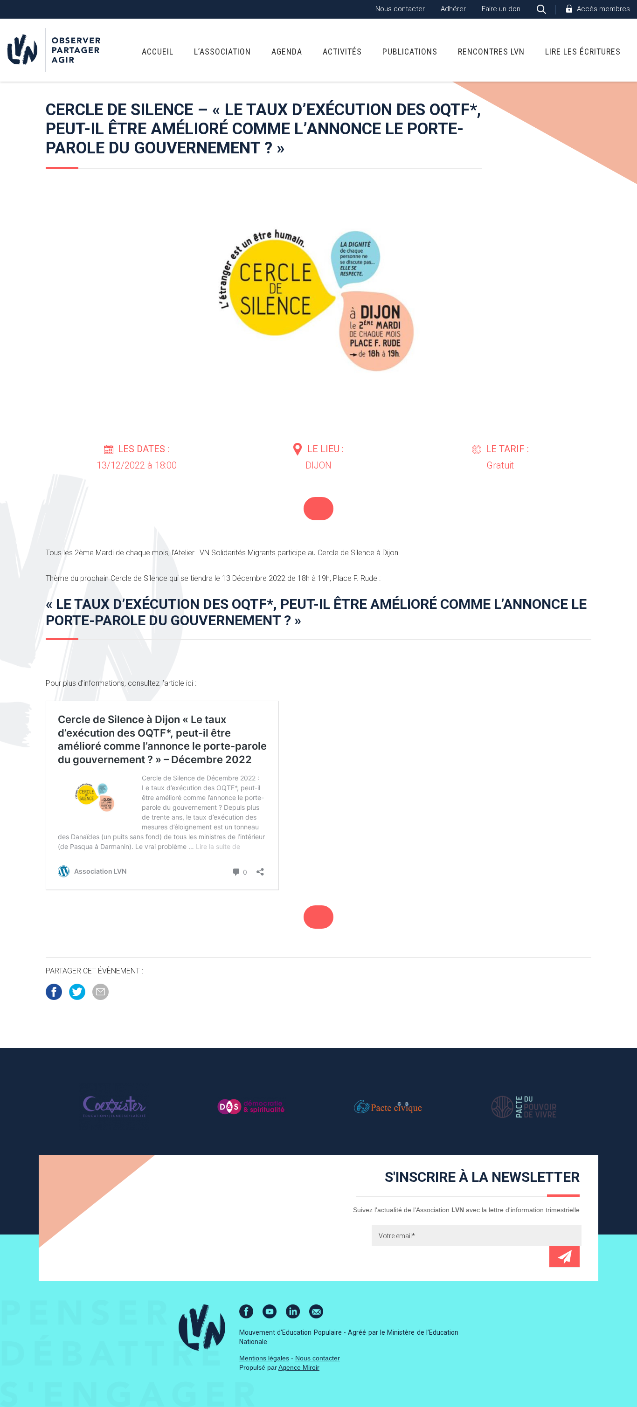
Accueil (157, 51)
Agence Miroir (298, 1367)
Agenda (286, 51)
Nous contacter (400, 9)
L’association (222, 51)
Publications (409, 51)
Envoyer (564, 1256)
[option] (114, 1106)
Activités (342, 51)
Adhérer (453, 9)
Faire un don (501, 9)
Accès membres (603, 9)
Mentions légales (264, 1358)
